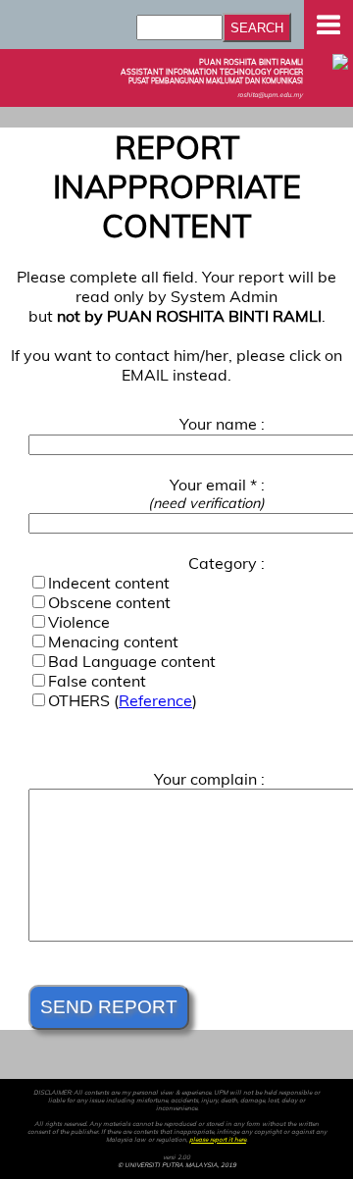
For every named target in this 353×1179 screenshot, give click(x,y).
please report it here (217, 1140)
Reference (155, 700)
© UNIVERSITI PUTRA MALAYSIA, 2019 (177, 1165)
